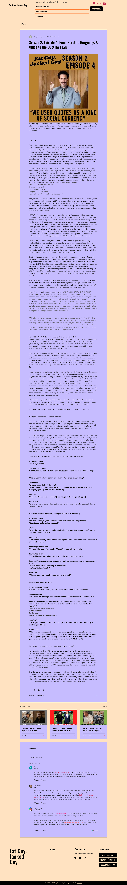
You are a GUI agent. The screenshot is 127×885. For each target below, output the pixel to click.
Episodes (39, 16)
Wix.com (79, 883)
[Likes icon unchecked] (35, 780)
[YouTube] (80, 858)
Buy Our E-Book (42, 11)
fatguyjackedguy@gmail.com (84, 853)
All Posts (23, 24)
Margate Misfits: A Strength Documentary (52, 2)
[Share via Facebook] (30, 690)
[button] (104, 3)
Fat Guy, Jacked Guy (18, 5)
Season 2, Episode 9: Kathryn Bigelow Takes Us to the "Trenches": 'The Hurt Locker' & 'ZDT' (32, 729)
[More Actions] (97, 768)
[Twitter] (75, 858)
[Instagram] (84, 858)
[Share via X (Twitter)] (34, 690)
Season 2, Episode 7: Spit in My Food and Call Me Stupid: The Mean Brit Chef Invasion (92, 729)
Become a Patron (42, 7)
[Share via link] (44, 690)
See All (105, 706)
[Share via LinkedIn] (39, 690)
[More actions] (97, 37)
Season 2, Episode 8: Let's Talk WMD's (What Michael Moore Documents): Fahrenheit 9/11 (62, 729)
